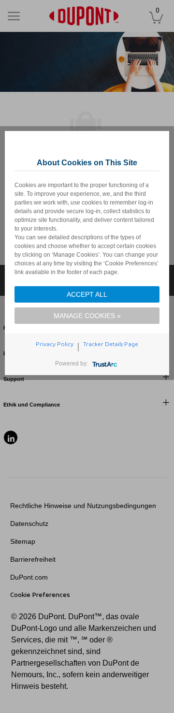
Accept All (87, 294)
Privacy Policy (54, 344)
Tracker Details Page (110, 344)
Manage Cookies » (87, 316)
